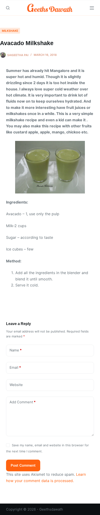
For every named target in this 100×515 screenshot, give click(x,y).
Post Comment (23, 465)
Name (16, 350)
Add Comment (23, 402)
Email (15, 367)
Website (16, 385)
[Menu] (92, 8)
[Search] (8, 8)
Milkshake (10, 30)
